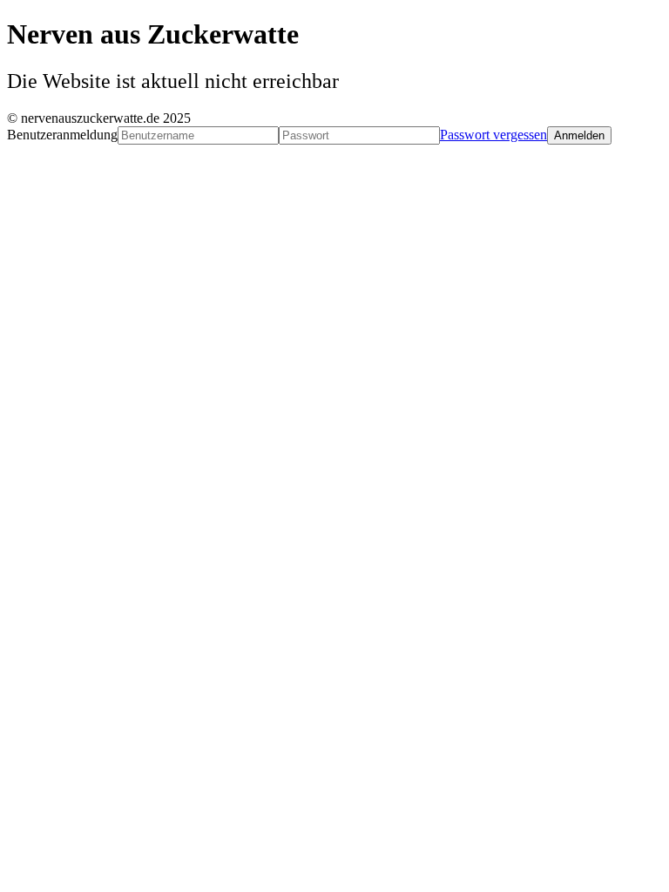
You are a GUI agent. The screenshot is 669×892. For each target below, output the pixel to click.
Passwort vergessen (493, 134)
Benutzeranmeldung (62, 134)
